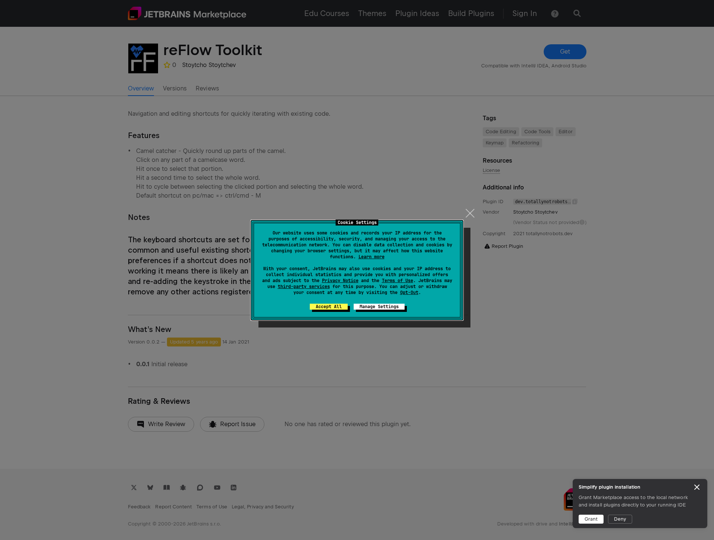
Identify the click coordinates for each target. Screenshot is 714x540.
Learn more (371, 257)
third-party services (304, 287)
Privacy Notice (340, 281)
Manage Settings (379, 307)
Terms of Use (397, 281)
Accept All (329, 307)
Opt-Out (409, 292)
